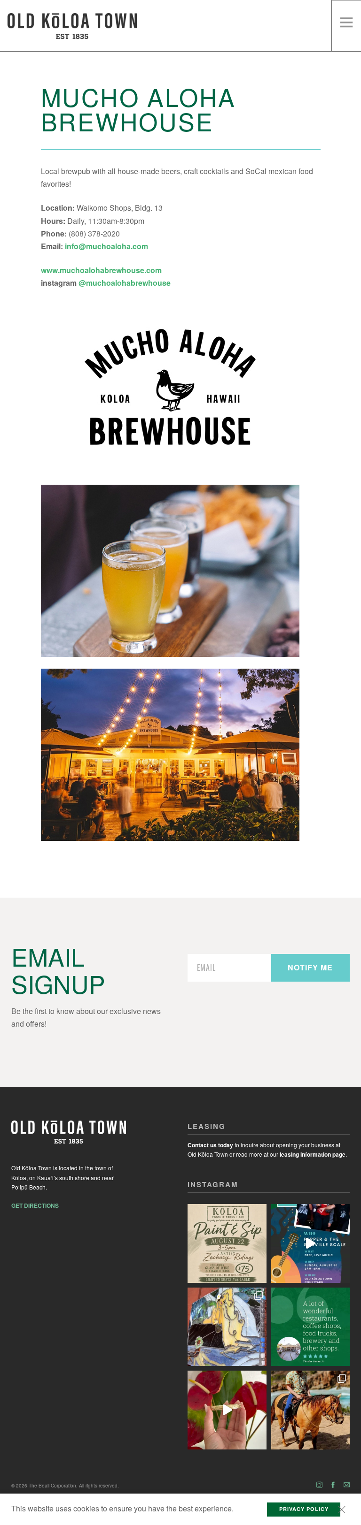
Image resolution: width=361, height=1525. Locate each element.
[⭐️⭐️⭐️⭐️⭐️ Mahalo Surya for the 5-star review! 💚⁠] (310, 1327)
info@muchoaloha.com (106, 246)
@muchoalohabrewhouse (124, 282)
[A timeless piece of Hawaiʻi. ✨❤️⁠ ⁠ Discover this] (227, 1410)
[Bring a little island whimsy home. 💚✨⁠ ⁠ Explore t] (227, 1327)
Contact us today (210, 1145)
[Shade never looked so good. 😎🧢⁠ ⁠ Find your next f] (310, 1410)
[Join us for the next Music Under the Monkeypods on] (310, 1243)
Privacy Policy (304, 1508)
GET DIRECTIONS (35, 1205)
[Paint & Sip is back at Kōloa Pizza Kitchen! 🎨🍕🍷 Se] (227, 1243)
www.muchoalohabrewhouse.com (101, 270)
